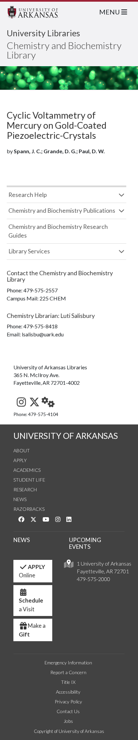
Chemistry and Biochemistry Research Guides (58, 231)
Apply (20, 460)
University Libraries (43, 33)
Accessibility (68, 692)
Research (25, 489)
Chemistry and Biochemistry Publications (61, 210)
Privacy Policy (68, 701)
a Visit (31, 605)
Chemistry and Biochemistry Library (64, 50)
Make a (32, 630)
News (19, 499)
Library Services (29, 251)
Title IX (68, 682)
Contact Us (68, 711)
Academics (27, 470)
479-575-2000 (93, 579)
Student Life (29, 480)
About (21, 450)
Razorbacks (29, 509)
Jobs (68, 721)
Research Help (27, 194)
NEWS (21, 539)
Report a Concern (68, 672)
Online (32, 571)
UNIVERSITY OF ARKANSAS (65, 436)
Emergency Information (68, 662)
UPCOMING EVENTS (85, 543)
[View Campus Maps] (68, 565)
